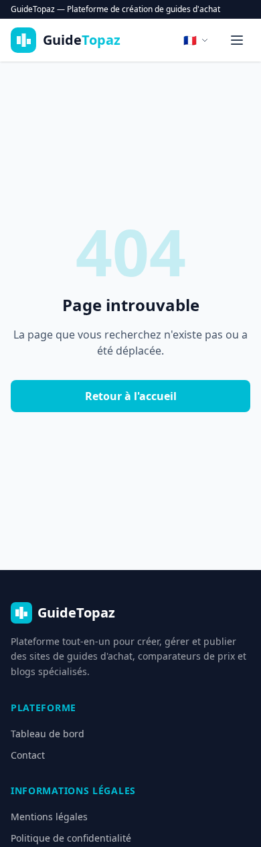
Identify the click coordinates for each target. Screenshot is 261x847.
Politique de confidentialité (71, 838)
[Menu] (237, 40)
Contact (28, 755)
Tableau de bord (47, 733)
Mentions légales (49, 816)
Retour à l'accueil (131, 396)
